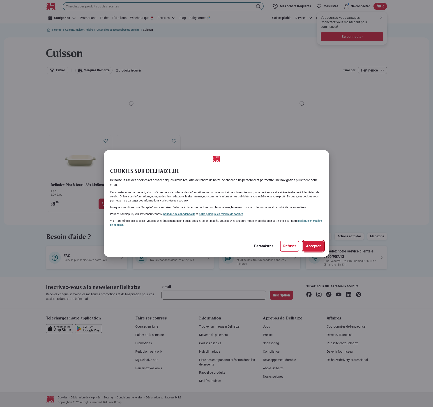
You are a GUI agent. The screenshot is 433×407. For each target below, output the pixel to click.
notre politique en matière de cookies (221, 214)
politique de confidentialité (179, 214)
